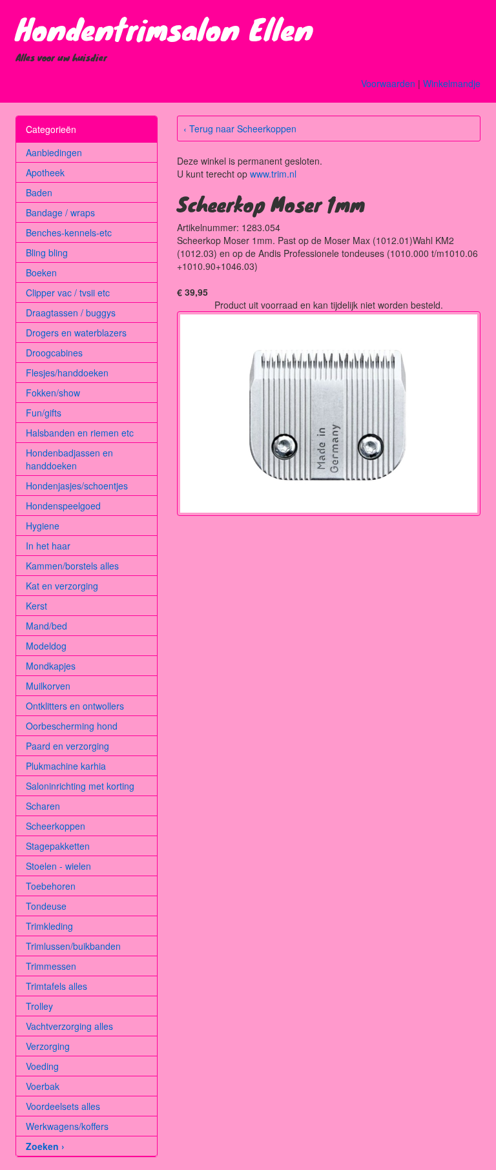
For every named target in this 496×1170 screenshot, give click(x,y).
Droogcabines (54, 352)
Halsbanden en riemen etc (80, 432)
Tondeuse (46, 905)
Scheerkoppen (55, 825)
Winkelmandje (451, 83)
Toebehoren (51, 885)
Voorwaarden (388, 83)
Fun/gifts (43, 412)
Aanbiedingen (54, 152)
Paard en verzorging (67, 745)
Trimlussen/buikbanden (73, 945)
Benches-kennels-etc (69, 232)
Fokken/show (53, 392)
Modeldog (46, 645)
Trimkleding (49, 925)
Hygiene (42, 525)
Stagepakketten (58, 845)
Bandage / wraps (60, 212)
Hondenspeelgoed (63, 505)
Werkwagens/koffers (67, 1126)
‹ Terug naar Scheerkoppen (239, 128)
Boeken (41, 272)
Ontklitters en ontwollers (75, 705)
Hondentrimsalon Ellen (164, 28)
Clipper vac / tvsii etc (68, 292)
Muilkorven (48, 685)
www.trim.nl (273, 173)
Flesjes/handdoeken (67, 372)
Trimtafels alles (56, 986)
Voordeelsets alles (63, 1106)
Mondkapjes (51, 665)
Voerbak (42, 1086)
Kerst (36, 605)
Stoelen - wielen (58, 865)
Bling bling (47, 252)
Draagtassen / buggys (71, 312)
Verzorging (48, 1046)
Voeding (42, 1066)
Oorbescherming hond (72, 725)
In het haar (48, 545)
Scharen (43, 805)
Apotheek (45, 172)
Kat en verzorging (62, 585)
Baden (39, 192)
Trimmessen (51, 966)
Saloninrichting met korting (80, 785)
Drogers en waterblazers (76, 332)
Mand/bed (46, 625)
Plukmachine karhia (66, 765)
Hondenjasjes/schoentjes (77, 485)
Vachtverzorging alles (69, 1026)
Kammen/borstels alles (72, 565)
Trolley (39, 1006)
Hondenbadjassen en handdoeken (69, 459)
